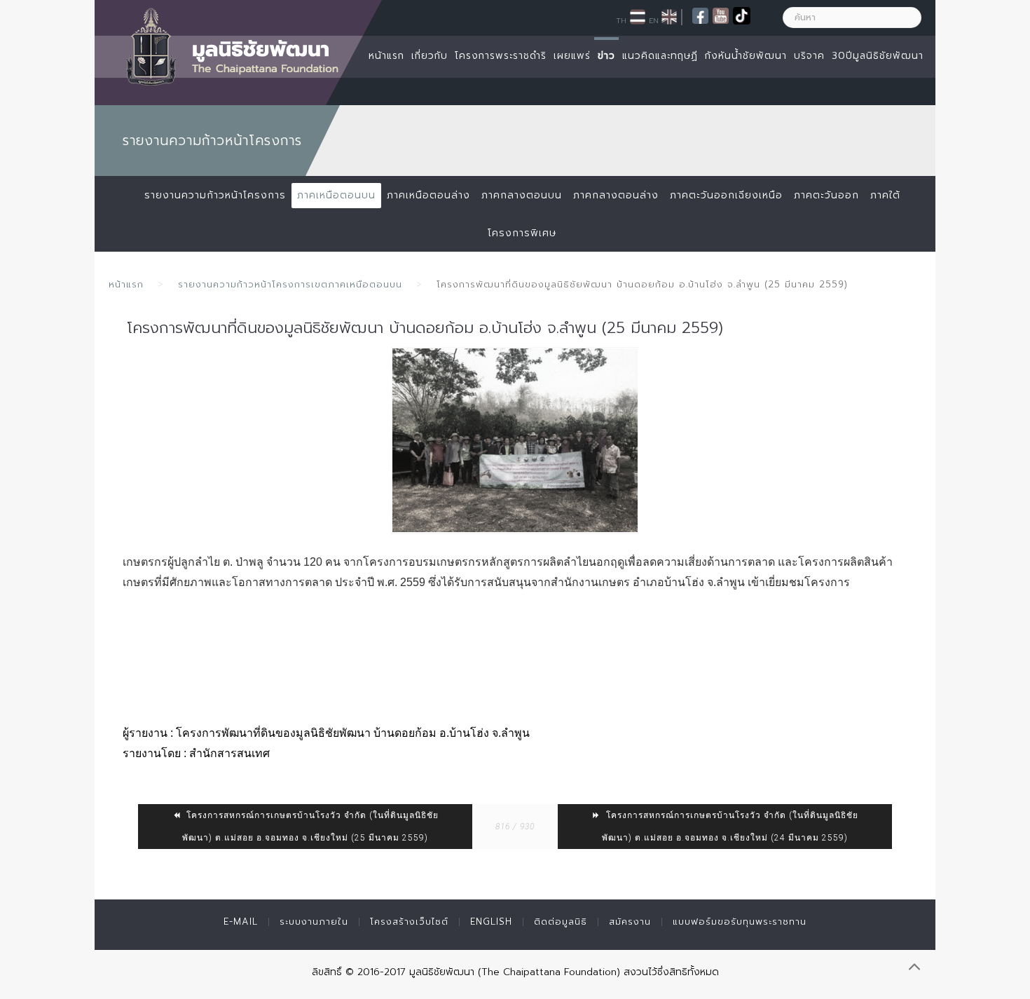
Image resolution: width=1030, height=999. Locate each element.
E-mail (241, 921)
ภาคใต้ (885, 195)
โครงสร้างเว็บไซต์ (409, 921)
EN (654, 20)
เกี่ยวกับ (429, 55)
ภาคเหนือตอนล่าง (428, 195)
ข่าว (606, 55)
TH (621, 20)
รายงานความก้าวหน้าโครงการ (215, 195)
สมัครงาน (630, 921)
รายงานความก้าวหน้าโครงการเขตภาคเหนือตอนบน (290, 284)
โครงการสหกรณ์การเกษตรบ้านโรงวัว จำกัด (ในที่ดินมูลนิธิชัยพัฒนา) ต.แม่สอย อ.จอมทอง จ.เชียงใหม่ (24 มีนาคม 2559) (730, 826)
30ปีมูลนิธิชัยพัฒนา (877, 55)
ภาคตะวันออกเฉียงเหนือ (726, 195)
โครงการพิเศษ (522, 233)
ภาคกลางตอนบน (521, 195)
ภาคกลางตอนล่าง (616, 195)
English (491, 921)
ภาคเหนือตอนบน (336, 195)
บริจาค (809, 55)
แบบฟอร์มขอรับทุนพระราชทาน (739, 921)
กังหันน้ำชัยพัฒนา (746, 55)
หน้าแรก (386, 55)
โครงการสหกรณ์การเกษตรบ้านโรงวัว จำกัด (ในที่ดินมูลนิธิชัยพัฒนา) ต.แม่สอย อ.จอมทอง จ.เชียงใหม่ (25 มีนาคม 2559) (310, 826)
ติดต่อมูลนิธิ (560, 921)
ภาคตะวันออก (826, 195)
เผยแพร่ (572, 55)
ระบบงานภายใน (314, 921)
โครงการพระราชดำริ (501, 55)
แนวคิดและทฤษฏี (660, 55)
